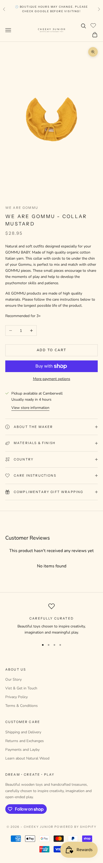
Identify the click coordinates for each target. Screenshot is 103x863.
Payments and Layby (22, 749)
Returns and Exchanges (24, 740)
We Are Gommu (21, 208)
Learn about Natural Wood (27, 758)
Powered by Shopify (75, 827)
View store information (30, 407)
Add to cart (52, 350)
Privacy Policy (16, 696)
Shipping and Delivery (23, 732)
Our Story (13, 679)
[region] (51, 619)
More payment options (51, 378)
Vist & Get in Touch (21, 688)
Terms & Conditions (21, 705)
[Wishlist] (94, 25)
